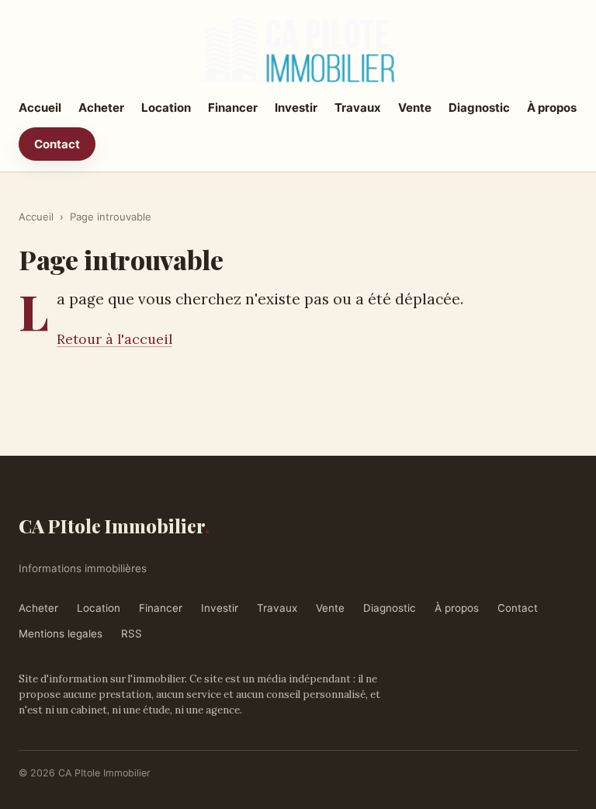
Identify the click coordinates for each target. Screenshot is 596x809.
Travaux (357, 107)
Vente (414, 107)
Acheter (101, 107)
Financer (233, 107)
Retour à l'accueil (114, 339)
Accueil (40, 107)
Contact (57, 144)
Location (166, 107)
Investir (296, 107)
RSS (131, 633)
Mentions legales (60, 633)
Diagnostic (479, 107)
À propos (552, 107)
